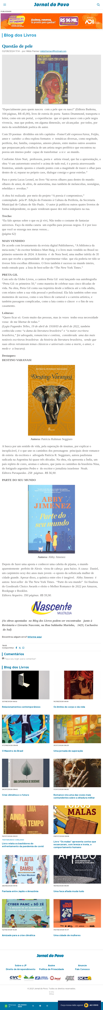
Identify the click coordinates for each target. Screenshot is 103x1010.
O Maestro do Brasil (12, 751)
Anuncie (82, 966)
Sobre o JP (21, 966)
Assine (51, 966)
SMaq (51, 994)
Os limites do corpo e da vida (69, 707)
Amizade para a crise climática (18, 935)
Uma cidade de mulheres (67, 935)
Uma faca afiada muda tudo (69, 891)
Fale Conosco (82, 969)
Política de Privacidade (51, 969)
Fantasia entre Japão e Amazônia (20, 891)
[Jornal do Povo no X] (33, 1006)
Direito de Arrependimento (20, 969)
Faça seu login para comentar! (20, 659)
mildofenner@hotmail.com (53, 51)
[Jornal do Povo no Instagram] (48, 1006)
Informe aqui (35, 637)
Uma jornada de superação (68, 751)
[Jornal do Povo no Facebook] (40, 1006)
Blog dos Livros (16, 667)
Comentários (14, 654)
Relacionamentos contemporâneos (21, 707)
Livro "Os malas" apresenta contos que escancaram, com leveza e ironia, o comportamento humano (75, 844)
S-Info (51, 992)
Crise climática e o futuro (15, 795)
